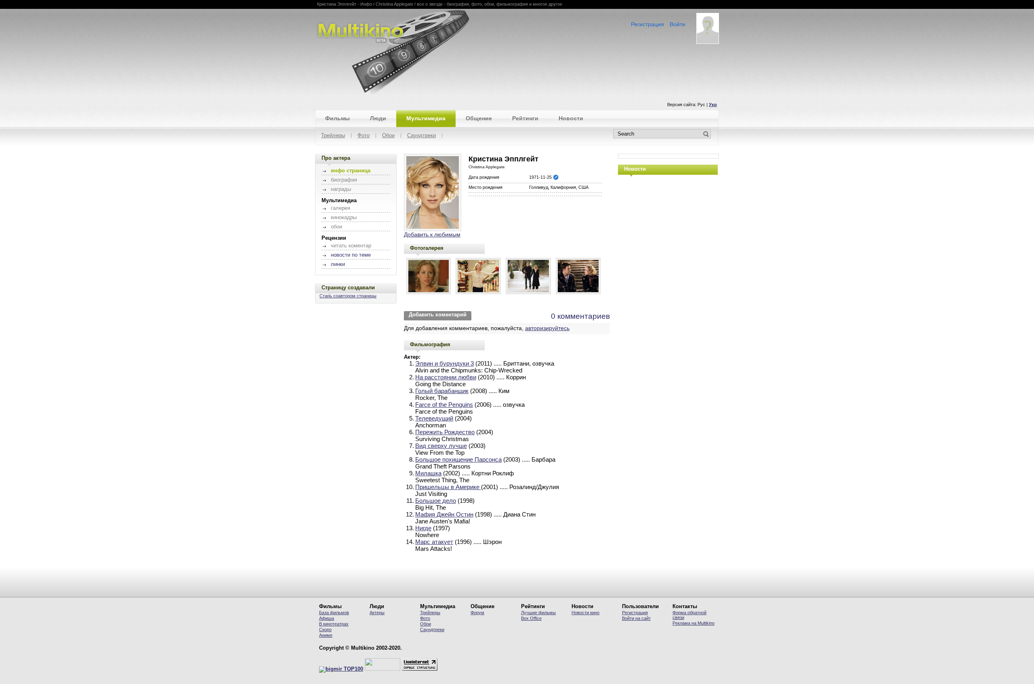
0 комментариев (580, 316)
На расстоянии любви (445, 377)
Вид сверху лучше (441, 445)
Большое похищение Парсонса (458, 459)
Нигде (423, 528)
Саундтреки (421, 135)
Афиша (326, 618)
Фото (363, 135)
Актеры (377, 612)
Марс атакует (434, 541)
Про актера (336, 158)
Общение (479, 118)
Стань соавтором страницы (347, 295)
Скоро (325, 629)
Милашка (428, 473)
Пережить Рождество (445, 432)
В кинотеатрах (334, 623)
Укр (713, 104)
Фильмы (337, 118)
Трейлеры (333, 135)
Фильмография (430, 344)
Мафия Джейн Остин (444, 514)
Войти (677, 24)
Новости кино (585, 612)
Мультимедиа (426, 118)
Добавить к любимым (432, 234)
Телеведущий (434, 418)
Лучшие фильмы (538, 612)
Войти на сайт (636, 618)
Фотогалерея (426, 248)
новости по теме (351, 255)
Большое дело (435, 500)
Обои (388, 135)
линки (338, 264)
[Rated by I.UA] (382, 669)
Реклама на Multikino (694, 623)
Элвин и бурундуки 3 (444, 363)
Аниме (325, 635)
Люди (378, 118)
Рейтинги (525, 118)
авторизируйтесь (547, 328)
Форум (477, 612)
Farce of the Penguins (444, 404)
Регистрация (647, 24)
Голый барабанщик (442, 390)
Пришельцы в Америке (448, 486)
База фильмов (334, 612)
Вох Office (531, 618)
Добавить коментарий (438, 315)
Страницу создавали (348, 287)
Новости (571, 118)
